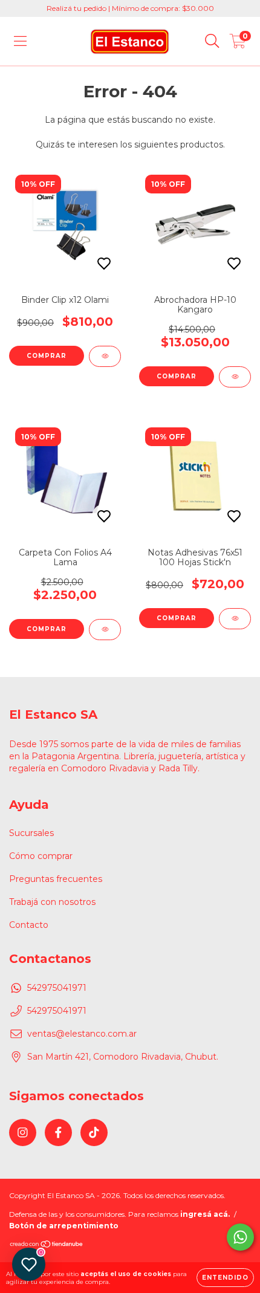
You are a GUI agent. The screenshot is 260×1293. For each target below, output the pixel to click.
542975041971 (56, 987)
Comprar (47, 356)
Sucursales (31, 833)
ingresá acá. (205, 1214)
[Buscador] (212, 41)
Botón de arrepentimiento (64, 1225)
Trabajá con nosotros (52, 901)
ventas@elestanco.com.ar (82, 1033)
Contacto (28, 924)
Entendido (225, 1278)
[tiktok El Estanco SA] (94, 1132)
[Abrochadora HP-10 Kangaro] (235, 376)
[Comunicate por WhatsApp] (240, 1237)
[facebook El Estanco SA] (58, 1132)
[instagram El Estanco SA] (22, 1132)
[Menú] (20, 41)
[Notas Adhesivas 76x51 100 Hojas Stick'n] (235, 618)
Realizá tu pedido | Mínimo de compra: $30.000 (130, 8)
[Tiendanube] (47, 1245)
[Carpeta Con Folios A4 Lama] (105, 629)
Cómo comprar (41, 856)
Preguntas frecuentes (55, 878)
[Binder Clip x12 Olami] (105, 356)
